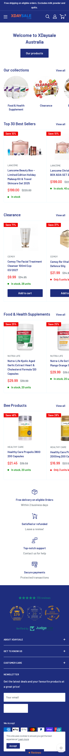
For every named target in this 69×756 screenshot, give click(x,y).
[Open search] (48, 17)
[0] (62, 16)
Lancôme (13, 165)
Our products (34, 53)
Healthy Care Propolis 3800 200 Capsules (24, 454)
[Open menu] (5, 16)
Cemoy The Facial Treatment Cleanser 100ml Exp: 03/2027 (25, 266)
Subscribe (15, 708)
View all (60, 70)
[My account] (55, 17)
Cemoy (11, 256)
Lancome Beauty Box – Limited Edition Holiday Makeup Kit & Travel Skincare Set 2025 (22, 177)
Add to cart (25, 293)
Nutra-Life (14, 355)
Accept (13, 745)
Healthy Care (16, 446)
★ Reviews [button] (34, 752)
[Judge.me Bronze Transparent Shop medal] (52, 613)
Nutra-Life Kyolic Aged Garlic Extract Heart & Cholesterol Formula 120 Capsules (22, 367)
